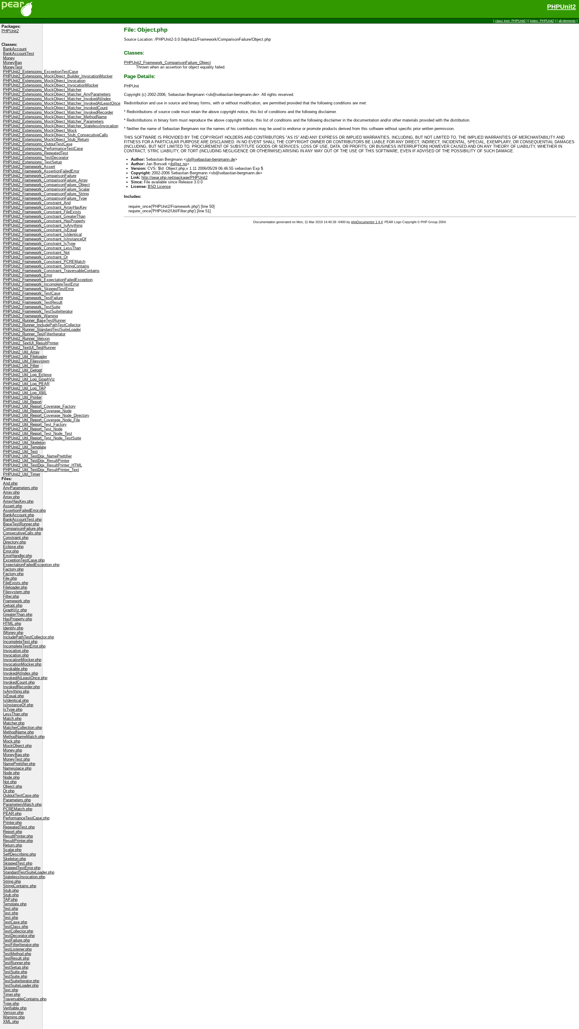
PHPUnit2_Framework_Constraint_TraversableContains (51, 270)
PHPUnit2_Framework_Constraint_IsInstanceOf (44, 239)
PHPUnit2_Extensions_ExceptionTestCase (40, 71)
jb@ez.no (178, 164)
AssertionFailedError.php (24, 510)
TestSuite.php (15, 972)
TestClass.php (15, 926)
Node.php (11, 773)
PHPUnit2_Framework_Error (27, 275)
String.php (12, 881)
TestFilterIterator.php (21, 944)
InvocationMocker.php (22, 659)
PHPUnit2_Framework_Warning (30, 316)
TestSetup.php (15, 967)
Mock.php (11, 741)
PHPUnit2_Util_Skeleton (24, 442)
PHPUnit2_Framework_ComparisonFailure (39, 175)
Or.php (8, 791)
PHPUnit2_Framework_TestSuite (31, 307)
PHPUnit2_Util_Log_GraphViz (29, 379)
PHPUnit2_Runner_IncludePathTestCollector (42, 325)
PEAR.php (12, 813)
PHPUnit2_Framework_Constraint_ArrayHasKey (45, 207)
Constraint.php (15, 537)
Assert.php (12, 506)
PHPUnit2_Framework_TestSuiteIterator (38, 311)
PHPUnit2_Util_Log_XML (25, 393)
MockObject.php (17, 745)
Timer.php (11, 994)
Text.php (10, 990)
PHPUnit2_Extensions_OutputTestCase (37, 144)
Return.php (12, 845)
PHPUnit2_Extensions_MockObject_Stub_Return (46, 139)
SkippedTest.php (17, 863)
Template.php (15, 904)
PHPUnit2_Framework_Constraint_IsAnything (42, 225)
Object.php (12, 786)
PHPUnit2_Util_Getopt (22, 370)
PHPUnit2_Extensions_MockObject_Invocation (44, 80)
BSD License (159, 186)
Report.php (12, 831)
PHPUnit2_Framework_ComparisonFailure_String (46, 194)
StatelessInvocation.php (24, 877)
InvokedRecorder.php (21, 687)
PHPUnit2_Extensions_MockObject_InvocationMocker (50, 85)
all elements (567, 21)
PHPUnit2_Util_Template (24, 447)
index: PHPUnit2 (542, 21)
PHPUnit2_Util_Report (22, 402)
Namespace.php (17, 768)
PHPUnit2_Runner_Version (26, 338)
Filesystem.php (16, 592)
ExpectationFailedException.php (31, 564)
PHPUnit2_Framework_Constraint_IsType (39, 243)
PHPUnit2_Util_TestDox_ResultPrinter (36, 460)
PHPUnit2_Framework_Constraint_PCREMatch (44, 261)
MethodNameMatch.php (24, 736)
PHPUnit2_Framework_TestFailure (33, 298)
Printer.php (12, 822)
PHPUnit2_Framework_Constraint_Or (35, 257)
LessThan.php (15, 714)
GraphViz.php (15, 610)
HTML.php (12, 623)
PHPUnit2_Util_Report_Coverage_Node (37, 411)
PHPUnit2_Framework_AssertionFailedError (41, 171)
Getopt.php (12, 605)
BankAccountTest (18, 53)
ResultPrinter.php (18, 836)
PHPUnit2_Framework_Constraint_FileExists (42, 212)
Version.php (13, 1012)
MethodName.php (18, 732)
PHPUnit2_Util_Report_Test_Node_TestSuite (42, 438)
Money (9, 58)
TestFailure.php (16, 940)
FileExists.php (15, 583)
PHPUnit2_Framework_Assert (29, 166)
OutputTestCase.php (21, 795)
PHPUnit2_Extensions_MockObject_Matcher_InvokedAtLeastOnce (61, 103)
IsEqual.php (13, 696)
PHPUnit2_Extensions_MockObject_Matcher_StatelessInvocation (60, 126)
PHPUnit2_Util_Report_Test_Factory (35, 424)
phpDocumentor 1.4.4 (367, 222)
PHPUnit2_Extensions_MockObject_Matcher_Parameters (53, 121)
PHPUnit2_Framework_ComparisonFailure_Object (46, 184)
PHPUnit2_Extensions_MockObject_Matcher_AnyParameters (57, 94)
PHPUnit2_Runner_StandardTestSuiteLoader (42, 329)
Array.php (11, 492)
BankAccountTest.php (22, 519)
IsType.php (12, 709)
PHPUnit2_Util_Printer (22, 397)
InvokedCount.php (19, 682)
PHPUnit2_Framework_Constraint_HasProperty (44, 221)
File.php (10, 578)
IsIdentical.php (16, 700)
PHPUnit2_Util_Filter (21, 365)
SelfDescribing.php (19, 854)
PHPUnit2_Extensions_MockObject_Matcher (42, 89)
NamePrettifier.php (19, 763)
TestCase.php (15, 922)
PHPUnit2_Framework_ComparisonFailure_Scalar (46, 189)
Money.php (12, 750)
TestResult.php (16, 958)
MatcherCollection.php (22, 727)
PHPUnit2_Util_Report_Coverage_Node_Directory (46, 415)
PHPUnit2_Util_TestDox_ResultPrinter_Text (41, 469)
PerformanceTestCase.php (26, 818)
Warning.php (14, 1017)
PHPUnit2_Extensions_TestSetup (32, 162)
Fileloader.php (15, 587)
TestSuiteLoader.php (21, 985)
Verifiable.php (15, 1008)
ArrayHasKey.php (18, 501)
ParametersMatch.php (22, 804)
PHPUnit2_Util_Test (20, 451)
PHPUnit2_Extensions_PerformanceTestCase (43, 148)
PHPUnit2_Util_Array (21, 352)
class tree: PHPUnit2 (510, 21)
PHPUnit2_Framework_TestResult (32, 302)
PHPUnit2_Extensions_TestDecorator (35, 157)
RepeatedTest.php (19, 827)
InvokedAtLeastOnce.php (25, 678)
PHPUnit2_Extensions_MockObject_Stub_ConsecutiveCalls (55, 135)
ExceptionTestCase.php (24, 560)
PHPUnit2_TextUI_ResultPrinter (31, 343)
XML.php (11, 1021)
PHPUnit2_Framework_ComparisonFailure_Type (45, 198)
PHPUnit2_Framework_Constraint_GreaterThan (44, 216)
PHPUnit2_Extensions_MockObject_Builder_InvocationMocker (57, 76)
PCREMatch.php (17, 809)
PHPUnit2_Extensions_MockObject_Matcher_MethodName (55, 117)
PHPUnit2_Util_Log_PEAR (26, 384)
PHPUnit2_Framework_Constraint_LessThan (42, 248)
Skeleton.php (14, 858)
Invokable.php (15, 668)
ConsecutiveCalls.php (22, 533)
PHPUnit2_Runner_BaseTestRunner (34, 320)
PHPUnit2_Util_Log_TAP (24, 388)
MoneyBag (12, 62)
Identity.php (13, 628)
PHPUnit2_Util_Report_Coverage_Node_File (41, 420)
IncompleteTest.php (20, 641)
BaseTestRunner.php (21, 524)
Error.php (11, 551)
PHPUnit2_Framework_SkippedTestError (38, 289)
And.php (10, 483)
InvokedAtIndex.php (20, 673)
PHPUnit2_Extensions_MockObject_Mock (40, 130)
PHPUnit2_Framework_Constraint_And (37, 203)
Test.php (10, 908)
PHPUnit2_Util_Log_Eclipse (27, 374)
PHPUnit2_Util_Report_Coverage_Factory (39, 406)
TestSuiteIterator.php (21, 981)
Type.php (11, 1003)
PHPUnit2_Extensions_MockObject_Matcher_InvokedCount (55, 108)
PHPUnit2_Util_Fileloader (25, 356)
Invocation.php (16, 650)
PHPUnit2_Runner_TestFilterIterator (34, 334)
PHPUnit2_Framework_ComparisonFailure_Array (45, 180)
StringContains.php (19, 886)
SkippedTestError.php (21, 868)
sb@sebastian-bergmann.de (210, 159)
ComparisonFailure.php (23, 528)
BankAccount (15, 49)
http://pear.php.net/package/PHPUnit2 (174, 177)
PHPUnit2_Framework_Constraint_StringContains (46, 266)
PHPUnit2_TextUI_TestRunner (29, 347)
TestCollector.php (18, 931)
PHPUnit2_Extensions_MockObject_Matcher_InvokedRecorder (58, 112)
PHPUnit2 (561, 6)
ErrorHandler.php (17, 555)
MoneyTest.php (16, 759)
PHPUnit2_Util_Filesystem (26, 361)
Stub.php (11, 890)
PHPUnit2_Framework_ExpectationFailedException (48, 279)
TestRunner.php (16, 963)
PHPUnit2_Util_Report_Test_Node (32, 429)
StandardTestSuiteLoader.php (28, 872)
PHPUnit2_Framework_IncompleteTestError (41, 284)
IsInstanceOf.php (18, 705)
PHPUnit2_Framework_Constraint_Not (36, 252)
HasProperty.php (17, 619)
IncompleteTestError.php (24, 646)
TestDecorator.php (19, 935)
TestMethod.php (17, 953)
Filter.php (11, 596)
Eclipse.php (13, 546)
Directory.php (14, 542)
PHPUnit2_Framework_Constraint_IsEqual (40, 230)
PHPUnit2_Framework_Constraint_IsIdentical (42, 234)
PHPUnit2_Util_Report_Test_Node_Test (37, 433)
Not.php (10, 782)
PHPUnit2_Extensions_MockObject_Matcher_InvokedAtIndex (57, 99)
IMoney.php (13, 632)
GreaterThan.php (17, 614)
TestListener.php (17, 949)
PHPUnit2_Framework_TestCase (31, 293)
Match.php (12, 718)
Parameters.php (17, 800)
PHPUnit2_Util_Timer (21, 474)
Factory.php (13, 569)
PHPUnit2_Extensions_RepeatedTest (35, 153)
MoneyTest (12, 67)
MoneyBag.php (16, 754)
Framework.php (16, 601)
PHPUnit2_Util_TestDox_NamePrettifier (37, 456)
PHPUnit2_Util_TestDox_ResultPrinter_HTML (42, 465)
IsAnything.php (16, 691)
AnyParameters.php (20, 488)
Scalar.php (12, 849)
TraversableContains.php (24, 999)
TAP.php (10, 899)
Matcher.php (13, 723)
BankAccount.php (18, 515)
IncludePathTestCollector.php (28, 637)
